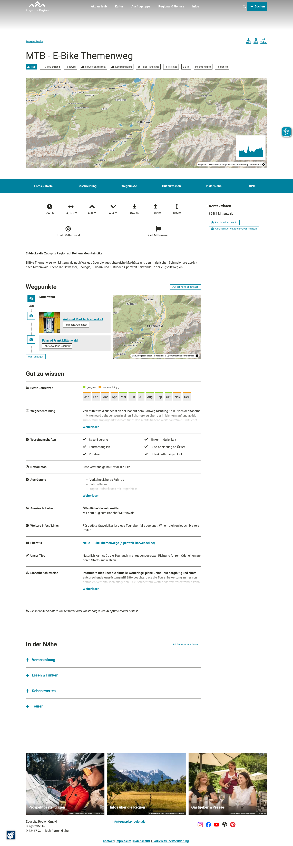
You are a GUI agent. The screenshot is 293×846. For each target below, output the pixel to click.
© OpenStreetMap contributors (246, 164)
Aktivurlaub (99, 6)
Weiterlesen (91, 427)
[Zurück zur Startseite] (37, 6)
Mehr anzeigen (35, 356)
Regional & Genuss (171, 6)
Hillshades (214, 164)
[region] (146, 123)
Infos (195, 6)
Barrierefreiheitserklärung (170, 841)
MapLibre (202, 164)
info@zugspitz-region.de (128, 821)
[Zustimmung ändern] (11, 835)
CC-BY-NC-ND (99, 813)
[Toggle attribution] (263, 164)
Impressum (123, 841)
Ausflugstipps (140, 6)
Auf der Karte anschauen (185, 286)
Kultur (119, 6)
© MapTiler (225, 164)
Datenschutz (141, 841)
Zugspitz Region (34, 41)
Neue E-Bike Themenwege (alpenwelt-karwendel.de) (119, 543)
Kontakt (108, 841)
